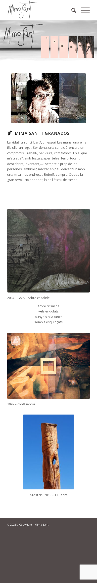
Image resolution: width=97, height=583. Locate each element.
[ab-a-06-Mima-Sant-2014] (48, 251)
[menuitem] (71, 10)
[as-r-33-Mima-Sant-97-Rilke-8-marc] (48, 366)
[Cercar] (71, 10)
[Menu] (83, 10)
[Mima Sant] (40, 10)
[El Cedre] (48, 452)
